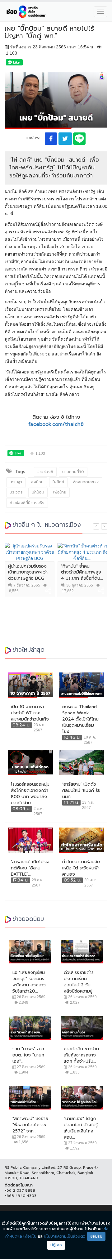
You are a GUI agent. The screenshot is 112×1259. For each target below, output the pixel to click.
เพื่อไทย (59, 492)
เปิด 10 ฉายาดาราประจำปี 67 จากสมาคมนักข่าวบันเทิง (30, 713)
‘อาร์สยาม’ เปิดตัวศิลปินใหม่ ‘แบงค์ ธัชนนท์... (81, 790)
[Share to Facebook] (51, 138)
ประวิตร (16, 492)
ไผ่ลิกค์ (58, 482)
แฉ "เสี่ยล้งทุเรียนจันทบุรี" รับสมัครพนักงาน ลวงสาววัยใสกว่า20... (29, 982)
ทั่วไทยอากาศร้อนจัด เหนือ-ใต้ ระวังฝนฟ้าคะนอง (81, 868)
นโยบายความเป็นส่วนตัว (65, 1236)
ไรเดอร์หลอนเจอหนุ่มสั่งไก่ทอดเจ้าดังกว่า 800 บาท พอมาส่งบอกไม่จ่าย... (30, 793)
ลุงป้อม (37, 482)
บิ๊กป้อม (38, 492)
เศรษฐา (16, 482)
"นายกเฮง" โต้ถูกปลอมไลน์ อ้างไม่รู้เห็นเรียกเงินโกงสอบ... (81, 1128)
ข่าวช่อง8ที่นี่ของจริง (27, 503)
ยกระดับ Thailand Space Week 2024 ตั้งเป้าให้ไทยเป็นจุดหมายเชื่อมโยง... (80, 719)
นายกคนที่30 (73, 472)
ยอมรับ (96, 1236)
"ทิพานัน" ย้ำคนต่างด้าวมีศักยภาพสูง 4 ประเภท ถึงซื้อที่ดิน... (82, 572)
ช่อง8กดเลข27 (86, 482)
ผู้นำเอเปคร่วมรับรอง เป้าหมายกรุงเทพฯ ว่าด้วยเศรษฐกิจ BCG (28, 572)
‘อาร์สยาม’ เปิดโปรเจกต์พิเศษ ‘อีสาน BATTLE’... (30, 868)
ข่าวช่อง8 (45, 472)
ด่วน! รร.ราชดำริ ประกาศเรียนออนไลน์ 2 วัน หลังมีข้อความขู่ (79, 982)
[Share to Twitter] (65, 138)
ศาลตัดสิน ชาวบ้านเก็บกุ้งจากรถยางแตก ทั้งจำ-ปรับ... (81, 1055)
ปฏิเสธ (56, 1245)
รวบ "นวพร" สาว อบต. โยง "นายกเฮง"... (28, 1055)
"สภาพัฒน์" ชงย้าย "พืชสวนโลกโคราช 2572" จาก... (30, 1125)
